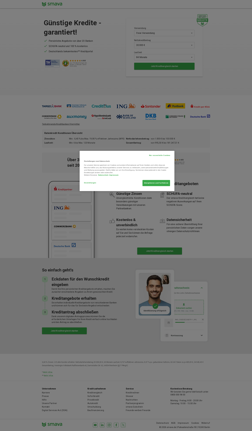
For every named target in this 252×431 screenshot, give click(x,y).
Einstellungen (90, 183)
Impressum (113, 175)
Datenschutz (103, 175)
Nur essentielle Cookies (159, 155)
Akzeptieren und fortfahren (156, 183)
